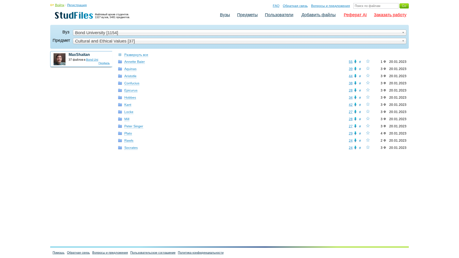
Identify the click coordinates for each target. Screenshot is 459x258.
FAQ (276, 6)
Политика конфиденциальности (201, 252)
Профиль (104, 63)
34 (351, 97)
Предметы (247, 14)
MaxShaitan (79, 55)
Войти (59, 5)
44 (351, 76)
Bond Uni (92, 59)
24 (351, 140)
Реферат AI (355, 14)
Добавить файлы (318, 14)
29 (351, 133)
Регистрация (77, 5)
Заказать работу (390, 14)
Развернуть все (136, 55)
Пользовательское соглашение (152, 252)
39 (351, 69)
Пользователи (279, 14)
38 (351, 83)
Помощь (59, 252)
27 (351, 112)
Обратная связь (295, 6)
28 (351, 90)
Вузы (225, 14)
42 (351, 105)
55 (351, 62)
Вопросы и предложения (330, 6)
